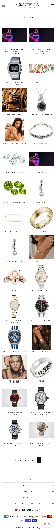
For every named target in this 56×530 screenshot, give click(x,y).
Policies (27, 498)
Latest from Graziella (27, 504)
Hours (27, 479)
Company (27, 492)
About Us (27, 485)
